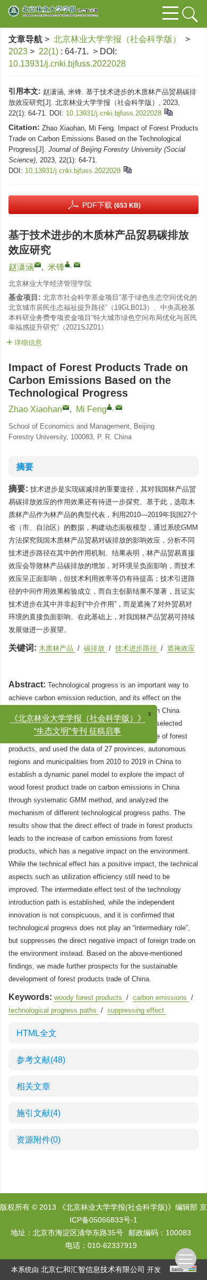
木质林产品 (57, 648)
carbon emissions (161, 998)
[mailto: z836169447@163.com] (66, 407)
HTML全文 (36, 1033)
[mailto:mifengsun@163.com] (77, 264)
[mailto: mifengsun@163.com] (119, 407)
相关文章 (33, 1086)
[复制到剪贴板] (168, 112)
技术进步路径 (137, 648)
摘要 (24, 466)
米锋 (56, 267)
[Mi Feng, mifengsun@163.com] (109, 407)
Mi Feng (91, 409)
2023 (18, 51)
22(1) (50, 51)
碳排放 (95, 648)
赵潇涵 (21, 267)
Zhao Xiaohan (35, 409)
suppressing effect (136, 1010)
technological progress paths (53, 1010)
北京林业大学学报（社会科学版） (117, 39)
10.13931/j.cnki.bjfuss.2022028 (67, 63)
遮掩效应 (181, 648)
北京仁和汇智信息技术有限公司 (93, 1269)
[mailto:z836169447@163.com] (37, 264)
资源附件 (38, 1139)
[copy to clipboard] (127, 169)
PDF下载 (111, 205)
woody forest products (89, 998)
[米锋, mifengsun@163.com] (67, 264)
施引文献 (38, 1113)
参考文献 (40, 1059)
